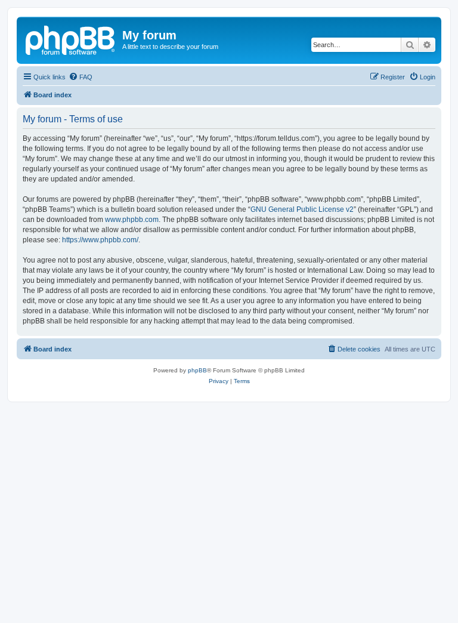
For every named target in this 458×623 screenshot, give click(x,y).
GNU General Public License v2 (302, 209)
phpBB (197, 370)
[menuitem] (80, 77)
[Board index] (71, 39)
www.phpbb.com (132, 219)
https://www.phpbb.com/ (100, 240)
